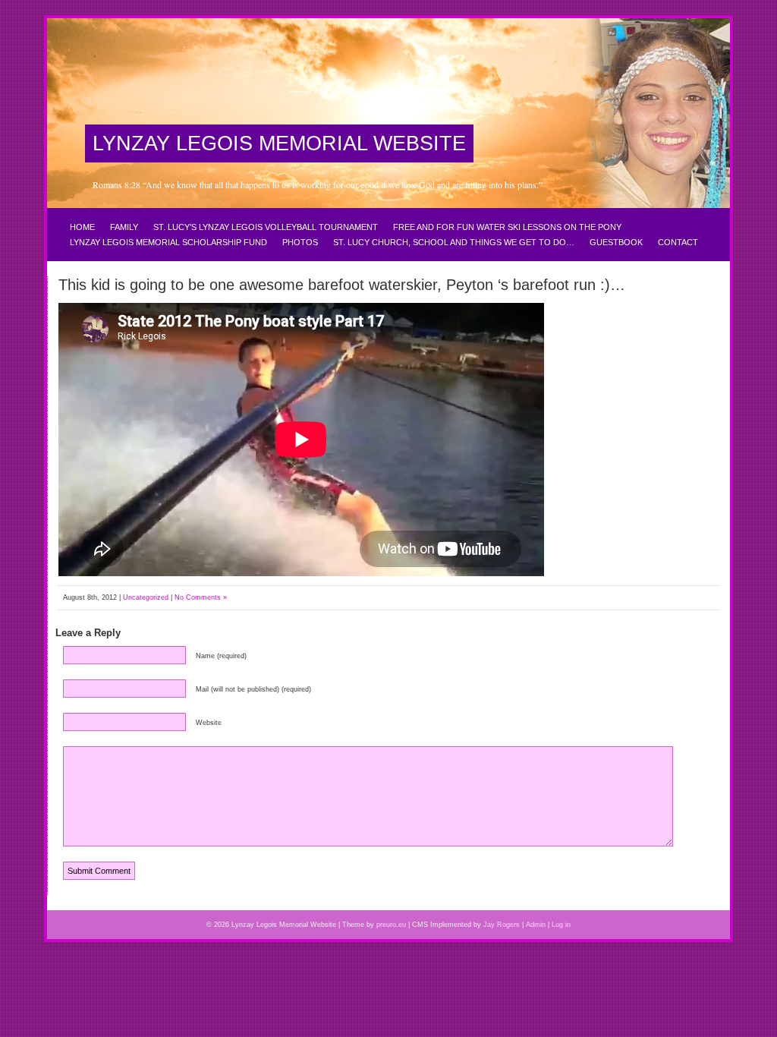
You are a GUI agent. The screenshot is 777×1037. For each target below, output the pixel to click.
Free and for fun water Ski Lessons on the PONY (507, 227)
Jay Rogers (501, 924)
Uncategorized (145, 597)
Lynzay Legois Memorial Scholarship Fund (168, 242)
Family (124, 227)
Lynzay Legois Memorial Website (279, 143)
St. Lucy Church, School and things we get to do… (453, 242)
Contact (678, 242)
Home (82, 227)
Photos (300, 242)
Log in (561, 924)
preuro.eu (391, 924)
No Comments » (201, 597)
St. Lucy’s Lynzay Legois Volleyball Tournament (265, 227)
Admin (536, 924)
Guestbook (616, 242)
